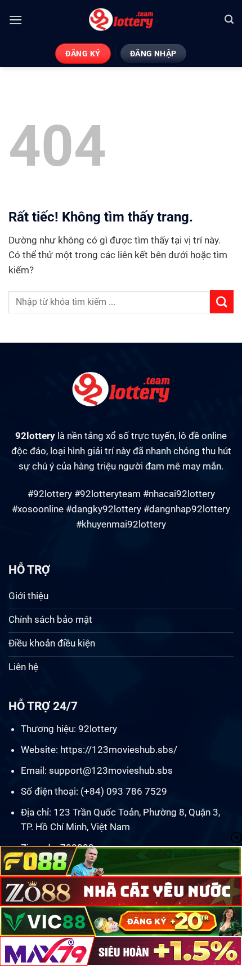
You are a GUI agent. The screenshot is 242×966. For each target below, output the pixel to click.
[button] (15, 20)
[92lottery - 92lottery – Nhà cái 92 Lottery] (121, 19)
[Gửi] (222, 301)
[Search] (229, 19)
